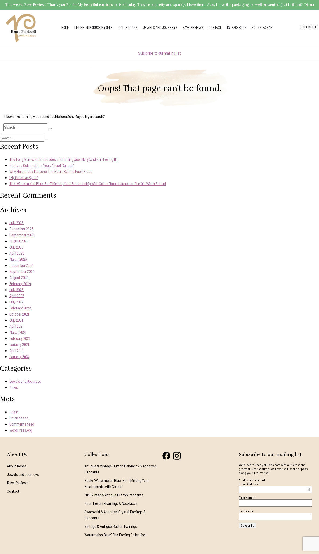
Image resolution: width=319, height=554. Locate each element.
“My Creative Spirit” (23, 177)
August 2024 (19, 277)
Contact (215, 27)
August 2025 (18, 240)
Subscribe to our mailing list (159, 53)
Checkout (308, 26)
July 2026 (16, 222)
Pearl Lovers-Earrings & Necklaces (111, 503)
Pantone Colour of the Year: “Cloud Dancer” (41, 165)
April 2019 (16, 350)
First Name (247, 497)
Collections (128, 27)
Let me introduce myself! (93, 27)
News (13, 387)
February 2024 (20, 283)
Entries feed (18, 417)
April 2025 (16, 253)
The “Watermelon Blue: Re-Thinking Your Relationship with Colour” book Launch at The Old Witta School (87, 183)
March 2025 (18, 259)
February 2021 (19, 338)
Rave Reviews (193, 27)
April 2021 (16, 326)
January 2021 (19, 344)
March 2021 (17, 332)
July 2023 (16, 289)
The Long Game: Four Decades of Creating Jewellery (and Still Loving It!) (63, 159)
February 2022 (20, 307)
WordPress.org (20, 430)
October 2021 (19, 314)
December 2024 (21, 265)
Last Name (246, 511)
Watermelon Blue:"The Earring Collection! (115, 534)
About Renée (17, 465)
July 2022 (16, 301)
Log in (14, 411)
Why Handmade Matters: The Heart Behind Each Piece (50, 171)
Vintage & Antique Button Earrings (110, 526)
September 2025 (22, 234)
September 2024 (22, 271)
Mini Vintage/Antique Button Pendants (113, 494)
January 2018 (19, 356)
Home (65, 27)
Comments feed (21, 424)
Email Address (249, 484)
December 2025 (21, 228)
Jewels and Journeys (160, 27)
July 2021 (16, 320)
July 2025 (16, 247)
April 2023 (16, 295)
